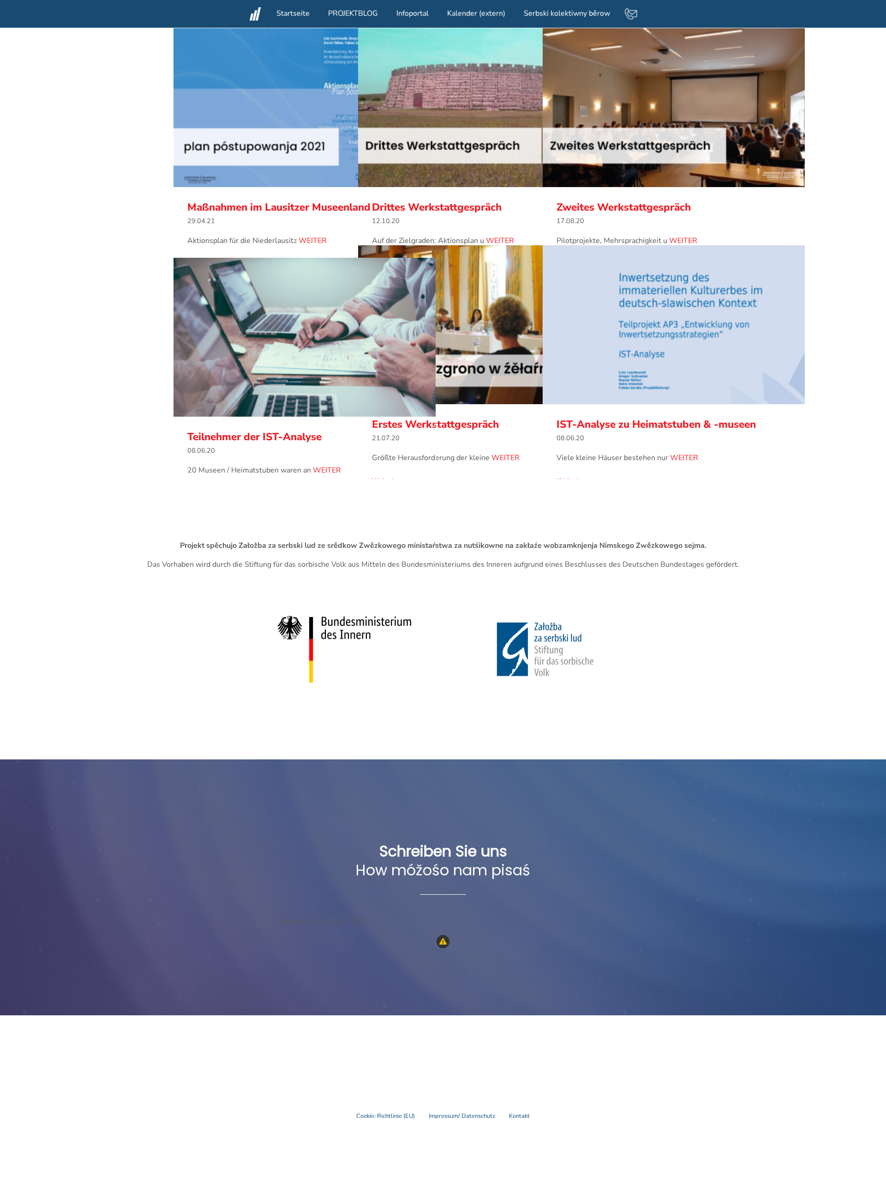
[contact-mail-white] (631, 11)
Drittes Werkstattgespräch (489, 108)
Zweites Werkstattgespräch (674, 108)
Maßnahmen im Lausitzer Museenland (305, 108)
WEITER (313, 241)
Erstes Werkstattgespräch (489, 325)
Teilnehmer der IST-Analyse (305, 337)
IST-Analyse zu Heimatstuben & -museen (674, 325)
